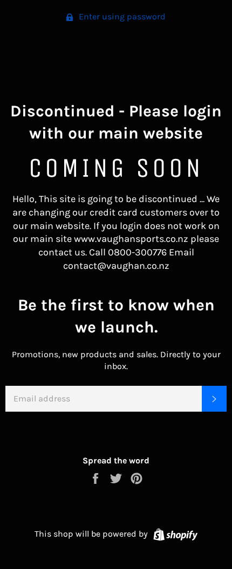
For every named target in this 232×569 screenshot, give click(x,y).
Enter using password (121, 16)
